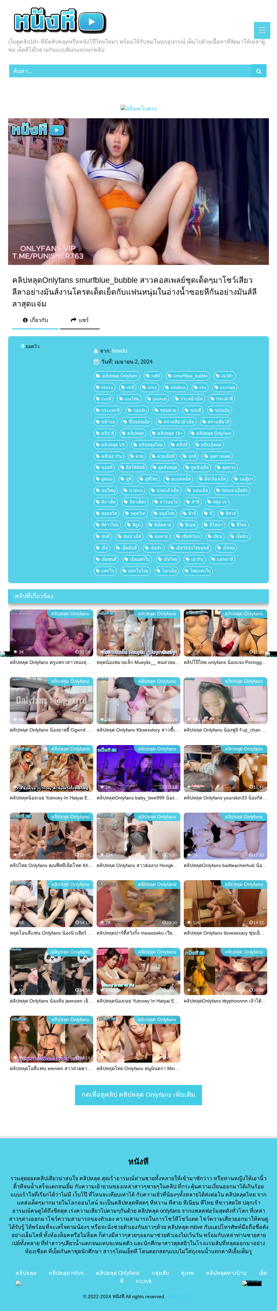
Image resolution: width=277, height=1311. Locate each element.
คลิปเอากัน (111, 456)
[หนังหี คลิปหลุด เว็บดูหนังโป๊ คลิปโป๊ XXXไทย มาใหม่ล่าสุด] (138, 21)
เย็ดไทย (170, 559)
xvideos (178, 387)
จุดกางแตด (220, 456)
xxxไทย (132, 398)
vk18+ (227, 375)
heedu (119, 351)
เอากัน (197, 559)
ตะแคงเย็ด (181, 478)
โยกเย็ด (169, 570)
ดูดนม (106, 478)
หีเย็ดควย (163, 524)
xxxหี (106, 398)
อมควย (161, 536)
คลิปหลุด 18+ (170, 433)
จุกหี (192, 456)
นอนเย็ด (200, 490)
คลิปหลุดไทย (151, 444)
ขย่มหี (195, 410)
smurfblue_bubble (190, 375)
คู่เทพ (187, 1273)
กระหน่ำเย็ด (191, 398)
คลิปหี (181, 444)
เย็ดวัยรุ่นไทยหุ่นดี (192, 547)
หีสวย (231, 513)
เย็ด (104, 547)
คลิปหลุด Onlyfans (120, 375)
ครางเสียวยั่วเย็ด (178, 421)
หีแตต (190, 524)
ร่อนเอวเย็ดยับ (235, 490)
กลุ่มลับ (140, 410)
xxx (202, 387)
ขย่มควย (168, 410)
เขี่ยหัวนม (191, 536)
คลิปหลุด (135, 433)
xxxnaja (227, 387)
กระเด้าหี (224, 398)
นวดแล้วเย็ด (167, 490)
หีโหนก (216, 524)
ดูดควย (229, 467)
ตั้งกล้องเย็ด (215, 478)
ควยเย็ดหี (166, 456)
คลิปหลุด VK (113, 444)
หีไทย (241, 524)
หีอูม (136, 524)
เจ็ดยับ (242, 536)
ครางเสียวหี (218, 421)
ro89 (155, 375)
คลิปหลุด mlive (66, 1273)
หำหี (192, 513)
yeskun (160, 398)
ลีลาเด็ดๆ (137, 501)
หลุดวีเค (138, 513)
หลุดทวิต (109, 513)
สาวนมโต (169, 501)
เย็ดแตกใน (140, 559)
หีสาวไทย (110, 524)
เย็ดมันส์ (129, 547)
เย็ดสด (229, 547)
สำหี (195, 501)
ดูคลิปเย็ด (200, 467)
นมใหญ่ (108, 490)
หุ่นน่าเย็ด (132, 536)
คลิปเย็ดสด (211, 444)
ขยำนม (108, 421)
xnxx (152, 387)
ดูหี (128, 478)
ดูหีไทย (151, 478)
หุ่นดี (105, 536)
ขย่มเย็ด (222, 410)
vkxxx (107, 387)
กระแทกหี (110, 410)
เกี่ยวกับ (38, 320)
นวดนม (136, 490)
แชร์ (83, 320)
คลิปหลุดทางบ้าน (226, 1273)
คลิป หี (107, 433)
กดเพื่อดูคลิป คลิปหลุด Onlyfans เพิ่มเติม (138, 1094)
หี (210, 513)
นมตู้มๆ (246, 478)
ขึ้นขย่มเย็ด (139, 421)
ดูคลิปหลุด (167, 467)
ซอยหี (106, 467)
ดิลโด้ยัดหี (135, 467)
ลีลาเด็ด (108, 501)
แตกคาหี (225, 559)
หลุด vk (220, 501)
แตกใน (108, 570)
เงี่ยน (217, 536)
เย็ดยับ (156, 547)
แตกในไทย (138, 570)
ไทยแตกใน (200, 570)
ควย (139, 456)
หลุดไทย (167, 513)
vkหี (130, 387)
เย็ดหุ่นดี (109, 559)
